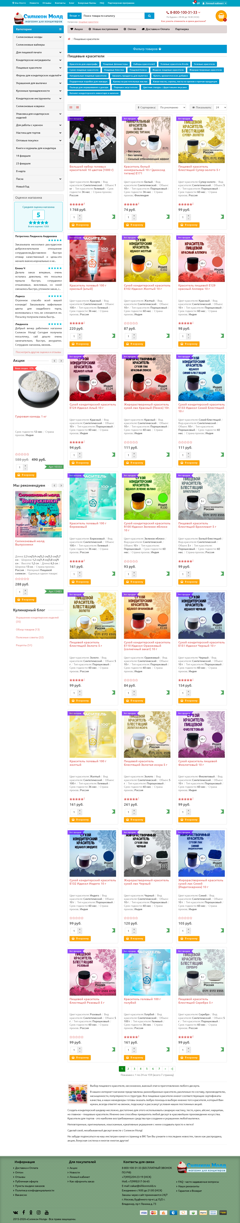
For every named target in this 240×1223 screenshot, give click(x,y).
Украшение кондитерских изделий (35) (37, 619)
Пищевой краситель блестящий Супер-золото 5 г (199, 168)
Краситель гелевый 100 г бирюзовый (88, 525)
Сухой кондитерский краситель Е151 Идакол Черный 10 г (201, 644)
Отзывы (47, 3)
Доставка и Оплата (158, 29)
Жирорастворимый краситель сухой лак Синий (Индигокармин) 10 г (200, 883)
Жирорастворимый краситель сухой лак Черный (146, 881)
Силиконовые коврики (30, 106)
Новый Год (22, 186)
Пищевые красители (29, 67)
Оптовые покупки (27, 140)
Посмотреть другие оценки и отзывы (38, 352)
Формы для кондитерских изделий (37, 75)
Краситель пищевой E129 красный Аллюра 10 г (196, 287)
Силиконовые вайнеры (30, 44)
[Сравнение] (198, 3)
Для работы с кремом (29, 125)
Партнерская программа (121, 3)
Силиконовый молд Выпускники (29, 542)
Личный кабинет (80, 1176)
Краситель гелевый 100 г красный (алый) (88, 287)
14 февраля (23, 155)
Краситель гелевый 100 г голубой (142, 1000)
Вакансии (21, 1194)
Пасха (19, 178)
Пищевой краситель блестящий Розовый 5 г (87, 1000)
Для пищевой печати (29, 52)
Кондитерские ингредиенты (33, 59)
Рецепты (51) (24, 645)
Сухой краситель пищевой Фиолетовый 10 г (197, 762)
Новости (34, 3)
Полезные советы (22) (30, 637)
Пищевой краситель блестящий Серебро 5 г (195, 1000)
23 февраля (23, 163)
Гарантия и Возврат (190, 1190)
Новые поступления (105, 29)
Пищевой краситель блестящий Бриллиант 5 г (197, 525)
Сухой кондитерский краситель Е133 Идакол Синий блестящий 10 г (201, 408)
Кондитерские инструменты (33, 98)
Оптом (132, 29)
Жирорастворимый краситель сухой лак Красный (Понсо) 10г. (147, 406)
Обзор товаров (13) (28, 629)
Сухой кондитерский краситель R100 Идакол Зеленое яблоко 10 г (147, 527)
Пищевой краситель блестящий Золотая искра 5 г (145, 762)
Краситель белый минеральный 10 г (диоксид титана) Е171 (144, 170)
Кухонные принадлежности (33, 90)
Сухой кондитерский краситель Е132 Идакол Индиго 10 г (93, 881)
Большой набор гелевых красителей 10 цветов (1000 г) (91, 168)
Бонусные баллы (87, 3)
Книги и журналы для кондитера (36, 148)
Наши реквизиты (188, 1186)
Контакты (60, 3)
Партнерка (182, 29)
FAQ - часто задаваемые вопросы (198, 1181)
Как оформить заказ (82, 1181)
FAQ (102, 3)
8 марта (20, 171)
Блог (71, 3)
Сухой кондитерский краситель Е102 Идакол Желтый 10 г (147, 287)
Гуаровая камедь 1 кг (30, 416)
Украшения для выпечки (31, 83)
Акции (78, 29)
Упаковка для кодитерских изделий (32, 115)
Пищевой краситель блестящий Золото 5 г (86, 644)
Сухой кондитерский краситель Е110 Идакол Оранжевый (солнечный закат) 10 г (147, 646)
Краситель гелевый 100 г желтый (88, 762)
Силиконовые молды (29, 36)
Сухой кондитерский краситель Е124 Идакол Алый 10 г (93, 406)
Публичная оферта (26, 1181)
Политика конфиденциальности (34, 1190)
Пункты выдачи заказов (30, 1185)
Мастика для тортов (28, 132)
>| (172, 1068)
